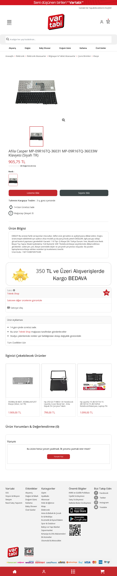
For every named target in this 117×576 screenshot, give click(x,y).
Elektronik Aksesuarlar (36, 56)
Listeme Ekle (33, 192)
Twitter (103, 497)
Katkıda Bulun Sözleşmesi (80, 503)
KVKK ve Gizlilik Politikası (79, 492)
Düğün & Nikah (31, 496)
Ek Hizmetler (46, 537)
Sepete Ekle (84, 192)
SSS (7, 492)
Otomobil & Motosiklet (51, 540)
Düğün (27, 48)
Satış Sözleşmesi (76, 499)
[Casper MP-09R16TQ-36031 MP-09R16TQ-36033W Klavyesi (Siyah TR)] (36, 92)
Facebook (104, 493)
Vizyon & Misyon (12, 496)
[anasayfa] (14, 571)
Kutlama (83, 48)
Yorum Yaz (58, 456)
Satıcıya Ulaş (17, 307)
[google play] (80, 519)
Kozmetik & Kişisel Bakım (52, 520)
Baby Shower (45, 48)
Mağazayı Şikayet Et (24, 213)
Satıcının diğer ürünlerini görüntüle (24, 300)
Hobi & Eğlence (47, 503)
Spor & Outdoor (48, 523)
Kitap (43, 506)
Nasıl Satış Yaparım (13, 503)
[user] (101, 22)
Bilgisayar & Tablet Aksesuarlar (62, 56)
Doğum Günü (65, 48)
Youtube (103, 507)
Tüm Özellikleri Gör (16, 342)
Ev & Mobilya (46, 516)
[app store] (78, 510)
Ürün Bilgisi (17, 228)
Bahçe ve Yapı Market (50, 527)
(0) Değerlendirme (28, 166)
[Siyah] (13, 180)
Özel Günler (101, 48)
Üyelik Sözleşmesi (76, 496)
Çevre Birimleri (84, 56)
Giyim (43, 492)
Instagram (104, 502)
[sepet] (102, 571)
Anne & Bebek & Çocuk (51, 513)
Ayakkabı (45, 496)
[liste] (73, 571)
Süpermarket (47, 530)
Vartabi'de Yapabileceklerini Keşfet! (95, 8)
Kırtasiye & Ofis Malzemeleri (53, 534)
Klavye (96, 56)
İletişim (8, 499)
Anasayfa (9, 56)
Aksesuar (45, 499)
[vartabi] (56, 21)
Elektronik (20, 56)
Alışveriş (12, 48)
